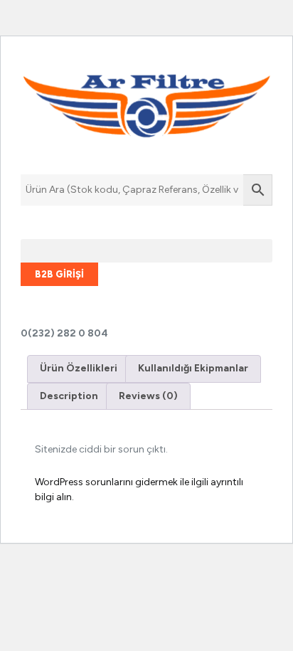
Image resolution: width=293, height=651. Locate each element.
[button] (146, 251)
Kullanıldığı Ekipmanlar (193, 368)
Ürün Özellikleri (78, 368)
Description (69, 396)
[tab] (78, 368)
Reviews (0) (148, 396)
